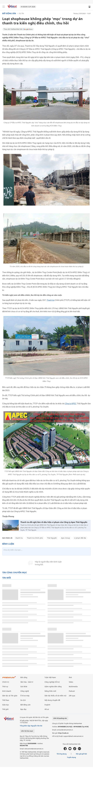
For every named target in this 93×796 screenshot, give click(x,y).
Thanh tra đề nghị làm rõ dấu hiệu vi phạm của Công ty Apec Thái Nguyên (53, 522)
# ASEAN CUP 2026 (28, 7)
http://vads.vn (63, 733)
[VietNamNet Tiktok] (74, 750)
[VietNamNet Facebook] (65, 750)
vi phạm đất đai (80, 538)
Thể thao (5, 700)
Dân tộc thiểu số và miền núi (55, 696)
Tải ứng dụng (61, 754)
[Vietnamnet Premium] (9, 678)
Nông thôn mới (50, 691)
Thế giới (5, 709)
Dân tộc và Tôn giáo (9, 696)
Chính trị (5, 682)
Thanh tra (50, 300)
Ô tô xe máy (24, 696)
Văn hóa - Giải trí (26, 682)
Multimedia (73, 686)
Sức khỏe (23, 686)
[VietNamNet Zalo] (79, 750)
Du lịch (23, 700)
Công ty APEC (70, 404)
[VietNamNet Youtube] (69, 750)
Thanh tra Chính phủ (35, 538)
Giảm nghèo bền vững (53, 686)
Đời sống (23, 677)
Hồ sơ (47, 709)
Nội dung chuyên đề (52, 700)
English (47, 705)
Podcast (72, 691)
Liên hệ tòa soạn (27, 731)
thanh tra (19, 538)
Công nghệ (24, 691)
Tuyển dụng (71, 757)
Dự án (21, 13)
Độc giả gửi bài (81, 754)
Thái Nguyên (52, 538)
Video (71, 682)
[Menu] (3, 6)
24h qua (72, 696)
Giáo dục (5, 705)
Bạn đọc (23, 709)
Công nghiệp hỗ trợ (52, 682)
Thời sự (5, 686)
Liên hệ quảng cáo (60, 718)
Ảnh (70, 677)
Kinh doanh (6, 691)
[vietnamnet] (12, 8)
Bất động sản (9, 13)
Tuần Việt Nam (50, 677)
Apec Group (65, 538)
